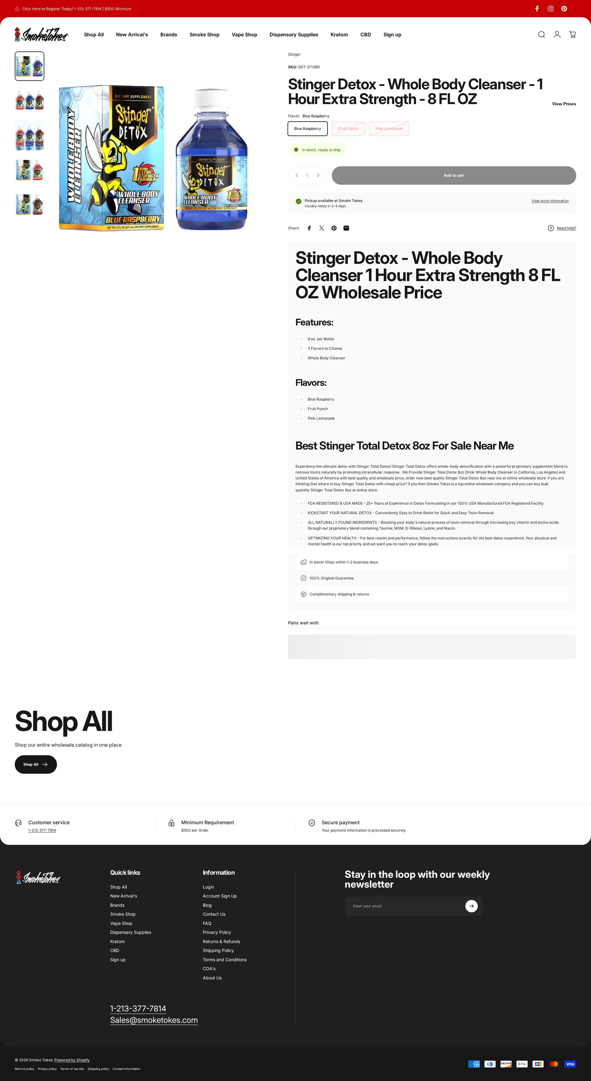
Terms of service (72, 1069)
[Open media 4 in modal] (154, 156)
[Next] (244, 171)
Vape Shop (121, 923)
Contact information (126, 1069)
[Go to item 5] (29, 204)
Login (208, 886)
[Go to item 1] (29, 100)
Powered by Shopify (72, 1060)
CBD (114, 950)
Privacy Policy (217, 932)
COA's (209, 968)
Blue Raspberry (307, 128)
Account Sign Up (220, 895)
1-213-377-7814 (42, 830)
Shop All (118, 886)
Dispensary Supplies (130, 932)
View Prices (564, 103)
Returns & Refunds (221, 941)
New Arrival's (123, 895)
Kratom (117, 941)
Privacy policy (47, 1069)
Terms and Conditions (225, 959)
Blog (207, 905)
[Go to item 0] (29, 66)
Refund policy (24, 1069)
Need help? (566, 228)
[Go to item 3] (29, 170)
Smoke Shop (123, 914)
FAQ (207, 923)
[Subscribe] (471, 906)
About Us (212, 977)
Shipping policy (98, 1069)
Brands (117, 905)
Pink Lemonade (389, 128)
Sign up (118, 959)
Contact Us (214, 914)
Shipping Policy (218, 950)
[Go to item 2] (29, 135)
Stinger (294, 54)
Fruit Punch (348, 128)
